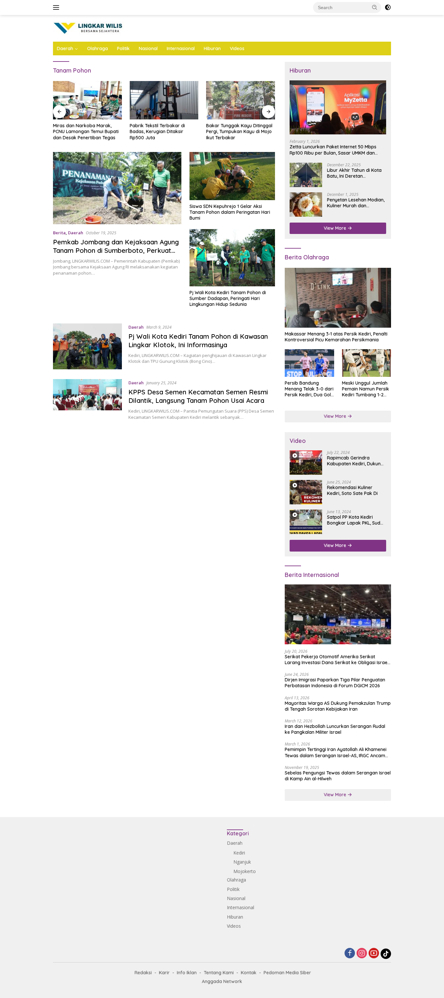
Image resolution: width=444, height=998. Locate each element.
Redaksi (143, 973)
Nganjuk (242, 862)
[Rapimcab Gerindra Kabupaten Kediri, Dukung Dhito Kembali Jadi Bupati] (306, 462)
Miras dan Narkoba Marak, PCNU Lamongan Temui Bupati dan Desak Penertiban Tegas (86, 131)
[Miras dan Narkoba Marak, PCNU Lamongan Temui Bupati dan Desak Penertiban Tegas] (87, 100)
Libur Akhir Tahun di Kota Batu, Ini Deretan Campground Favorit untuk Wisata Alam (356, 173)
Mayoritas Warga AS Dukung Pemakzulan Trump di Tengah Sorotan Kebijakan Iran (338, 706)
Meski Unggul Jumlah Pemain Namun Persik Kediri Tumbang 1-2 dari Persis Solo (365, 389)
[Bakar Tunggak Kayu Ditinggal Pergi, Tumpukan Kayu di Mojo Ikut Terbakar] (240, 100)
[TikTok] (386, 954)
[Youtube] (374, 953)
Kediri (239, 853)
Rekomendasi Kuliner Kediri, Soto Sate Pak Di (352, 490)
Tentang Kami (219, 973)
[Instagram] (362, 953)
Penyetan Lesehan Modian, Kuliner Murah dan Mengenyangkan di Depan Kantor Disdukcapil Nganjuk (356, 203)
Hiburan (212, 48)
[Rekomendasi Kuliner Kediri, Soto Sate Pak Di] (306, 492)
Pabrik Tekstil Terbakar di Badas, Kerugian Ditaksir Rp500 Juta (157, 131)
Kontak (248, 973)
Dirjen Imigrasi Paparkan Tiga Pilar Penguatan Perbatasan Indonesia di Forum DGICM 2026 (335, 683)
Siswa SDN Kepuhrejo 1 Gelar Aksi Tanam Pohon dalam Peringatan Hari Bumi (229, 212)
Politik (123, 48)
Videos (237, 48)
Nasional (148, 48)
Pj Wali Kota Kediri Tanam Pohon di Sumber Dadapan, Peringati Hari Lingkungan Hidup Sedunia (227, 298)
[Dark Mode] (388, 7)
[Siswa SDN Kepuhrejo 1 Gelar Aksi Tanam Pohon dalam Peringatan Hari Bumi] (232, 176)
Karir (164, 973)
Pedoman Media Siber (287, 973)
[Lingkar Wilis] (88, 28)
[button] (374, 7)
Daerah (65, 48)
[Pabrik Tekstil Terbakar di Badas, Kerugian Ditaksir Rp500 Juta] (164, 100)
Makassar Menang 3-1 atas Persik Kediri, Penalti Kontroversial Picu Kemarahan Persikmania (336, 337)
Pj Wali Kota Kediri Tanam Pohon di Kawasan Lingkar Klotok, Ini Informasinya (198, 340)
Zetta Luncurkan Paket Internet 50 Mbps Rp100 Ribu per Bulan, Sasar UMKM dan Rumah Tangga (333, 150)
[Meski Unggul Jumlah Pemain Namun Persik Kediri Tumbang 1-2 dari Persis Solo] (366, 363)
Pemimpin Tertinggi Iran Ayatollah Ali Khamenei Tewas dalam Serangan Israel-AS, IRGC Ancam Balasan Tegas (335, 752)
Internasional (181, 48)
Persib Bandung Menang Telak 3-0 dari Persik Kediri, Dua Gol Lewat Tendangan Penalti (309, 389)
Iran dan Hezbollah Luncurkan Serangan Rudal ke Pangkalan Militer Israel (335, 729)
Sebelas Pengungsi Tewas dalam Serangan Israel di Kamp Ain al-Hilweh (338, 776)
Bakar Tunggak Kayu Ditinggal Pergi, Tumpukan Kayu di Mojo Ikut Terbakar (239, 131)
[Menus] (57, 7)
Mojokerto (244, 871)
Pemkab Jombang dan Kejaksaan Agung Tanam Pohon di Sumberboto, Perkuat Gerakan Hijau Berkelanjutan (116, 250)
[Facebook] (350, 953)
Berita (59, 233)
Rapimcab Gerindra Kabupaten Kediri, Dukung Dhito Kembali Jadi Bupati (355, 461)
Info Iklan (187, 973)
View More (335, 228)
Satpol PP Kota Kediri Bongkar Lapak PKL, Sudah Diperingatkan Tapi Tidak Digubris (356, 520)
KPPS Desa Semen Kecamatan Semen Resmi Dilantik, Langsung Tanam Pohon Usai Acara (198, 396)
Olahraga (97, 48)
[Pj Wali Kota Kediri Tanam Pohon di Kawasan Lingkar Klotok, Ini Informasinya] (87, 346)
